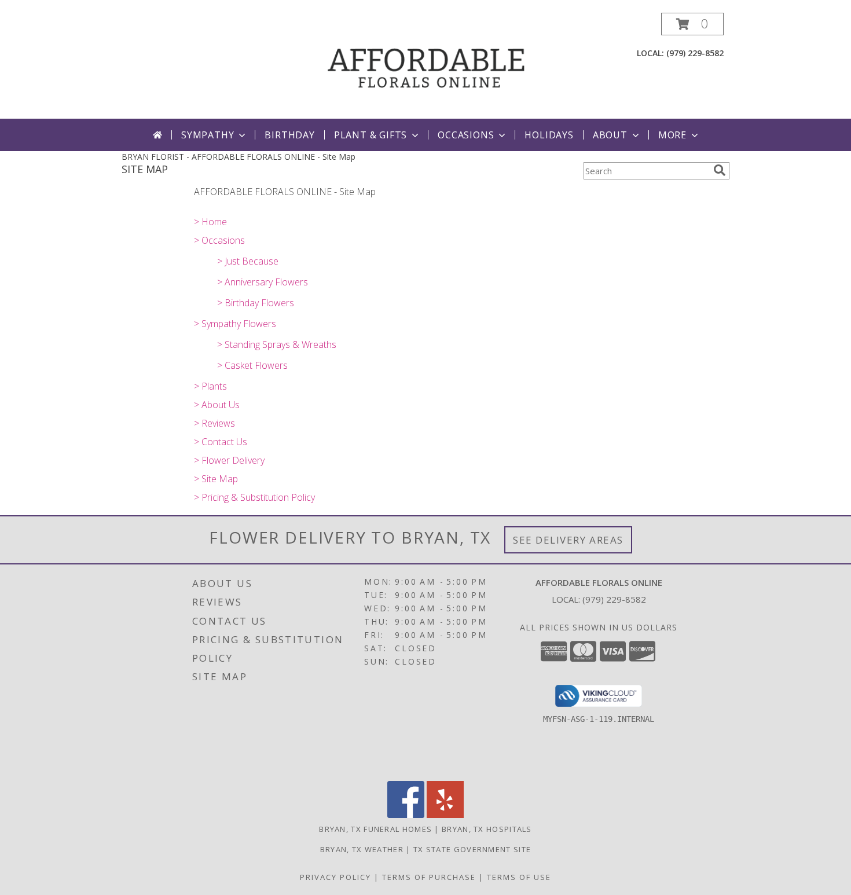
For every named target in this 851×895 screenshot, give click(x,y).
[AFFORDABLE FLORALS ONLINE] (426, 65)
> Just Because (247, 261)
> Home (210, 221)
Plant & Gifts (370, 135)
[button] (692, 24)
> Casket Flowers (252, 365)
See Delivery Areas (568, 539)
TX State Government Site (472, 849)
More (672, 135)
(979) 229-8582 (695, 52)
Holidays (548, 135)
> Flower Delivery (229, 460)
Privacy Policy (335, 877)
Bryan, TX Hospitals (487, 829)
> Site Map (216, 478)
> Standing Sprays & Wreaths (276, 344)
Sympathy (207, 135)
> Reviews (214, 423)
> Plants (210, 386)
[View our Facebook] (405, 814)
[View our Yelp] (445, 814)
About (610, 135)
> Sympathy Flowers (235, 323)
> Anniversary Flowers (262, 282)
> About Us (217, 404)
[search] (719, 170)
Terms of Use (519, 877)
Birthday (289, 135)
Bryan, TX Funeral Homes (375, 829)
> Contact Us (220, 441)
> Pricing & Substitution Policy (254, 497)
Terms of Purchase (429, 877)
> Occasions (219, 240)
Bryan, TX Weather (362, 849)
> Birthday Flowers (255, 302)
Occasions (466, 135)
